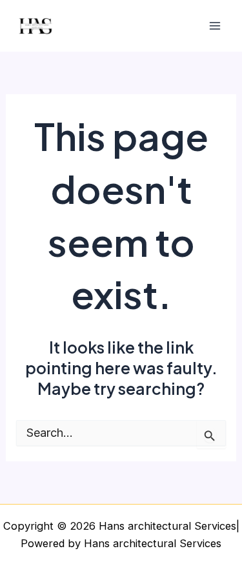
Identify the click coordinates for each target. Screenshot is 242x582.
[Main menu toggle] (214, 26)
